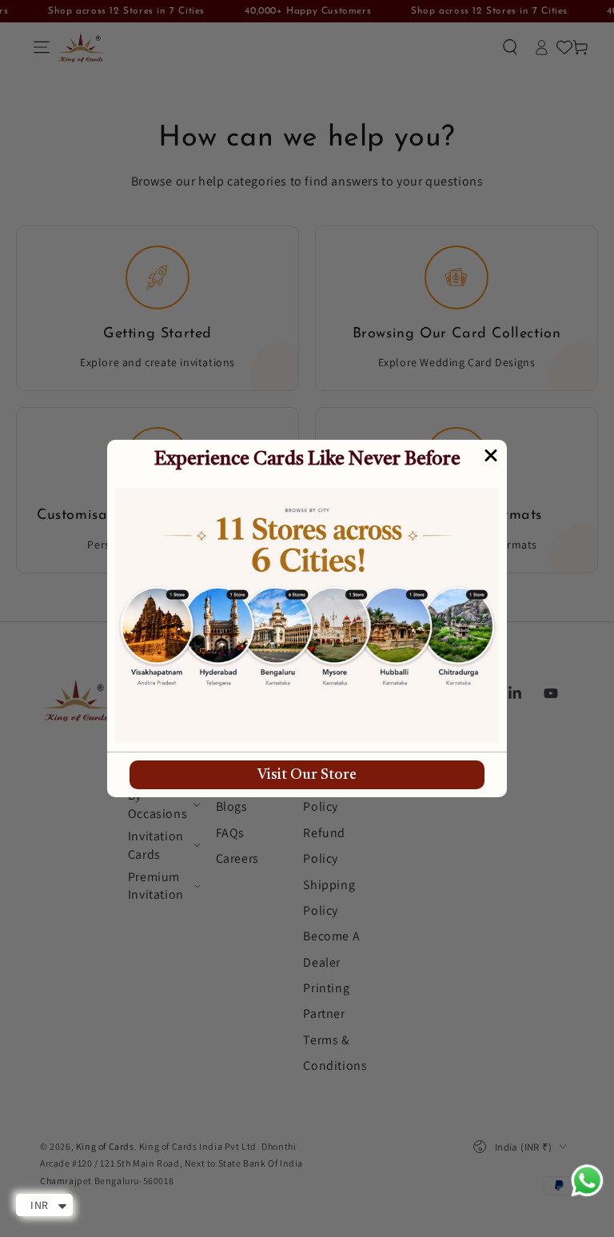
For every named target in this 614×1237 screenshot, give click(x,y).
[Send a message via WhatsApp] (587, 1180)
